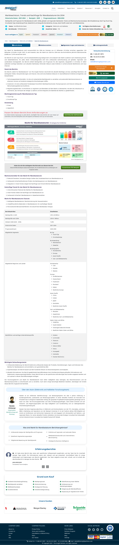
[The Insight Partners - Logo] (11, 8)
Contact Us (106, 8)
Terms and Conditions (38, 531)
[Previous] (39, 466)
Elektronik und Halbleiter (26, 41)
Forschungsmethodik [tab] (101, 45)
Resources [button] (88, 8)
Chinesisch (68, 34)
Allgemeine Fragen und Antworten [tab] (73, 45)
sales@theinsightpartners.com (63, 2)
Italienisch (44, 34)
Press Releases (68, 529)
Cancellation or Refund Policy (40, 533)
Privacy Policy (36, 529)
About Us (11, 529)
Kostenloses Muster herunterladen (87, 34)
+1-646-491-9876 (81, 2)
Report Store (71, 8)
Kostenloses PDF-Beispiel (70, 167)
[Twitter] (104, 2)
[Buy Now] (107, 34)
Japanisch (52, 34)
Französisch (36, 34)
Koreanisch (60, 34)
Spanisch (28, 34)
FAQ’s (33, 535)
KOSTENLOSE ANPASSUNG (73, 115)
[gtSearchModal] (112, 9)
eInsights (97, 8)
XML (10, 537)
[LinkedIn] (109, 2)
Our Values (35, 537)
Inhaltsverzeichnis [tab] (45, 45)
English (21, 34)
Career (11, 533)
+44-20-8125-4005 (92, 2)
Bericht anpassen (102, 78)
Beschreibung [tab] (17, 45)
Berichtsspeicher (13, 41)
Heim (6, 41)
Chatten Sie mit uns (102, 82)
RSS (10, 535)
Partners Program (69, 531)
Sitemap (66, 537)
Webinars (67, 533)
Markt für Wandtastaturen (41, 41)
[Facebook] (100, 2)
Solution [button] (79, 8)
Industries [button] (61, 8)
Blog (65, 535)
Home (53, 8)
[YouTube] (113, 2)
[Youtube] (102, 531)
